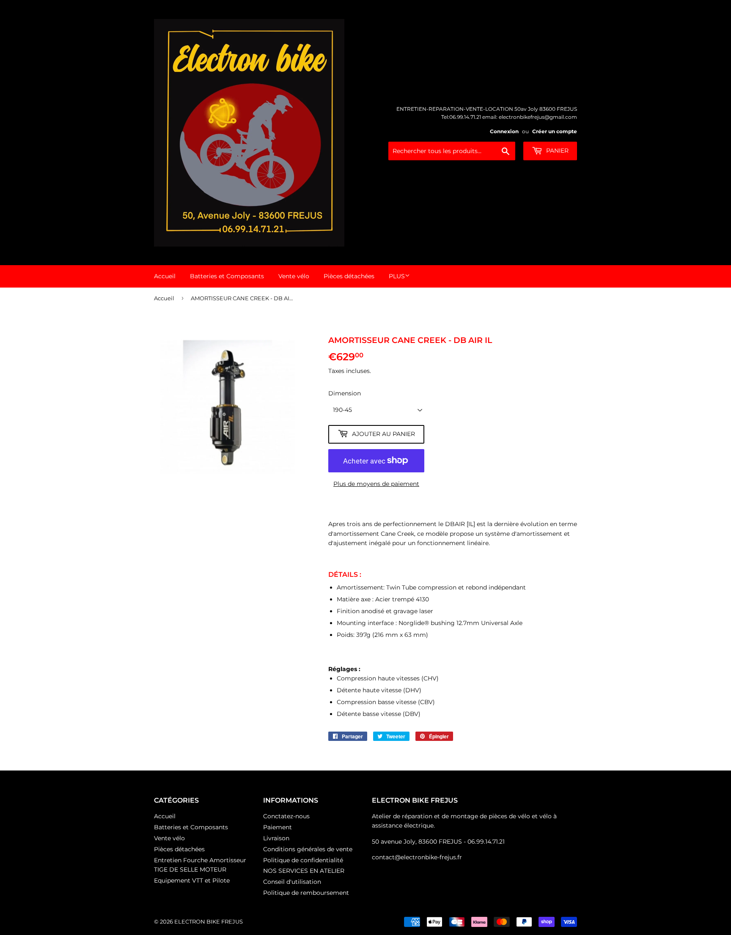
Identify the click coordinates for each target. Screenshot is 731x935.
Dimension (344, 393)
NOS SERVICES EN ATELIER (303, 871)
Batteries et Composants (227, 276)
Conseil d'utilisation (292, 882)
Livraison (276, 838)
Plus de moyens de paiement (376, 484)
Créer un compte (554, 131)
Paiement (277, 827)
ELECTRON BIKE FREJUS (208, 921)
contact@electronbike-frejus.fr (417, 857)
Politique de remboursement (306, 893)
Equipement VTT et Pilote (192, 880)
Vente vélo (293, 276)
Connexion (504, 131)
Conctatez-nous (286, 816)
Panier (556, 150)
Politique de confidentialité (303, 860)
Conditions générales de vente (307, 849)
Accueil (165, 276)
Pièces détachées (349, 276)
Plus (397, 276)
